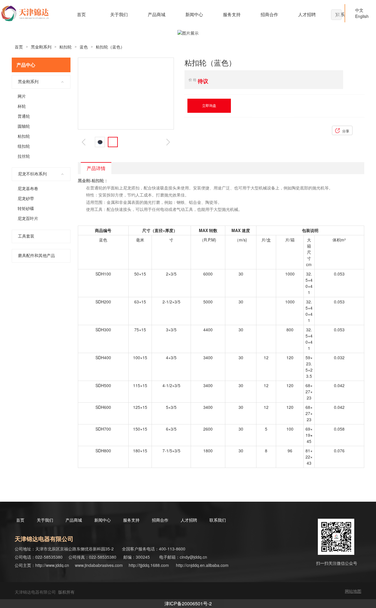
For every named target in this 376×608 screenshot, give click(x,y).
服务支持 (232, 14)
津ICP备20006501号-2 (188, 603)
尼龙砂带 (26, 198)
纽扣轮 (24, 146)
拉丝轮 (24, 156)
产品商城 (156, 14)
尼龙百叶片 (28, 218)
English (358, 16)
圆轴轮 (24, 126)
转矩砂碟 (26, 208)
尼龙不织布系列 (32, 174)
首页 (81, 14)
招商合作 (269, 14)
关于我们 (119, 14)
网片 (22, 96)
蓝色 (84, 47)
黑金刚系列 (41, 47)
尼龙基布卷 (28, 189)
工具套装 (26, 236)
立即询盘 (209, 106)
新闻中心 (194, 14)
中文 (359, 10)
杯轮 (22, 106)
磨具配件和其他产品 (36, 255)
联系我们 (220, 520)
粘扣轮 (65, 47)
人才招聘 (307, 14)
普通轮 (24, 116)
